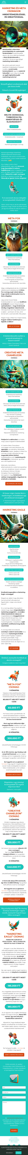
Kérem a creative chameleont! (14, 900)
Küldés (14, 1130)
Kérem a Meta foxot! (14, 774)
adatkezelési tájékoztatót (15, 1118)
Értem (18, 1152)
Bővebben (9, 1152)
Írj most (4, 764)
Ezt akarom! (14, 648)
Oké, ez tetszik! (14, 326)
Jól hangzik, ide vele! (14, 483)
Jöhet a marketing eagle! (14, 1054)
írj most (20, 1048)
